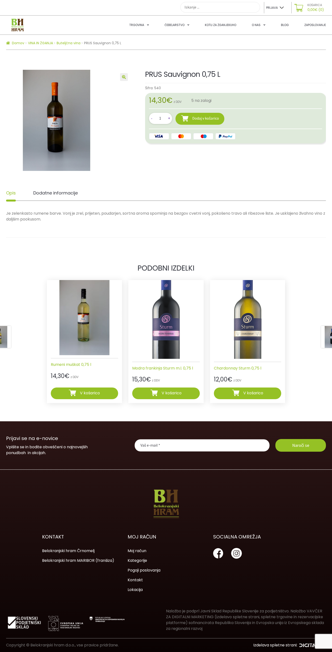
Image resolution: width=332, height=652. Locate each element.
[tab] (11, 193)
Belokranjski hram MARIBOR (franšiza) (78, 560)
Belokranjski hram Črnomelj (68, 551)
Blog (285, 25)
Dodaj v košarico (205, 118)
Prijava (272, 8)
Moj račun (137, 551)
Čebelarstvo (174, 25)
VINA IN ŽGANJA (40, 43)
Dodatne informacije (55, 193)
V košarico (90, 393)
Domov (18, 43)
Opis (11, 193)
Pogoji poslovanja (144, 570)
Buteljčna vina (68, 43)
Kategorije (137, 560)
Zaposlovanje (315, 25)
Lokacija (135, 589)
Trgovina (136, 25)
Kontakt (135, 580)
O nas (256, 25)
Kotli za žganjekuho (220, 25)
